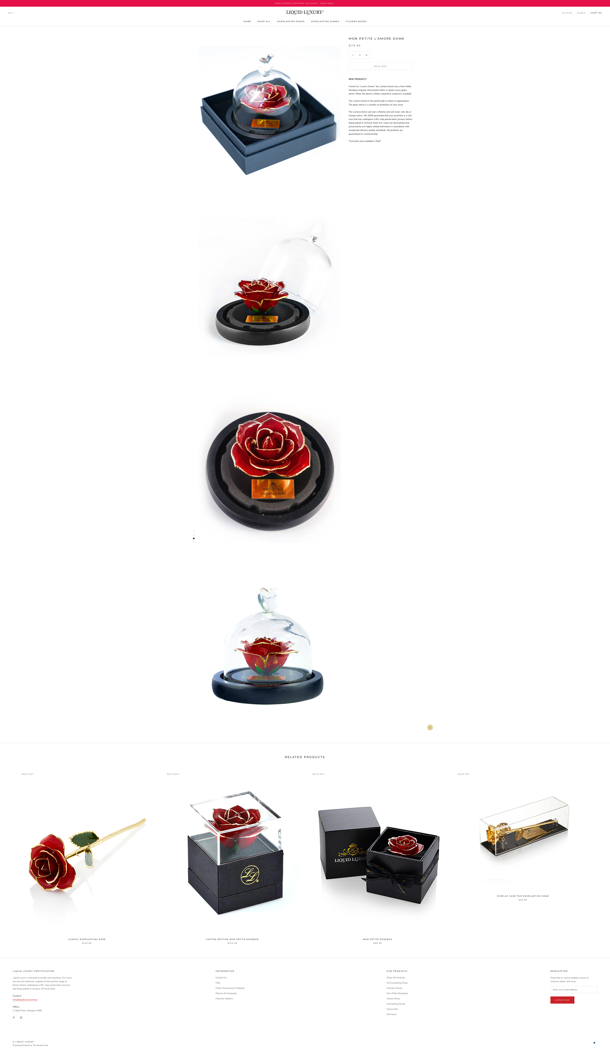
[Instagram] (21, 1017)
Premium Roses (394, 988)
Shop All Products (396, 977)
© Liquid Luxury (23, 1042)
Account (567, 13)
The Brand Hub (40, 1045)
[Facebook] (14, 1017)
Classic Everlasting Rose (87, 939)
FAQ (218, 982)
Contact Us (221, 977)
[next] (600, 854)
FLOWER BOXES (356, 21)
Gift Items (391, 1014)
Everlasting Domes (396, 1003)
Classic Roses (393, 998)
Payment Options (224, 998)
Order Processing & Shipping (230, 988)
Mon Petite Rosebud (377, 939)
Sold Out (380, 66)
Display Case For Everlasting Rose (523, 896)
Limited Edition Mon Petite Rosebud (232, 939)
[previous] (10, 854)
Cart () (596, 13)
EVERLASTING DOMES (325, 21)
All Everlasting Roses (397, 982)
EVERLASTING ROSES (291, 21)
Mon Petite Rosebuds (397, 993)
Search (581, 13)
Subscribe (562, 1000)
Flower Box (392, 1009)
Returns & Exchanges (226, 993)
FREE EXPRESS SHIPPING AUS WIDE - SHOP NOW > (305, 3)
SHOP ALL (264, 21)
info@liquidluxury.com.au (25, 999)
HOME (247, 21)
